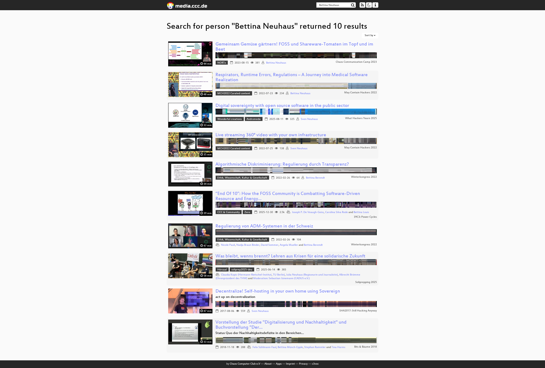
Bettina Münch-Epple (290, 347)
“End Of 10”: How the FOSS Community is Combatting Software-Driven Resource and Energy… (287, 196)
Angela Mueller (289, 245)
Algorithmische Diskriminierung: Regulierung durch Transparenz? (282, 164)
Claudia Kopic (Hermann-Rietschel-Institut (246, 274)
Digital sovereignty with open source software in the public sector (282, 106)
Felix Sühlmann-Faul (264, 347)
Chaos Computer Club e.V (245, 363)
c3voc (315, 363)
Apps (279, 363)
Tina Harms (338, 347)
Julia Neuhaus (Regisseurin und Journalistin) (312, 274)
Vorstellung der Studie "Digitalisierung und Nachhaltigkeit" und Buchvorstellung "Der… (281, 325)
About (268, 363)
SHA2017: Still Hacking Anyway (358, 310)
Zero (247, 212)
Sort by (369, 35)
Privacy (303, 363)
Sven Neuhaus (309, 119)
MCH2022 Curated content (233, 93)
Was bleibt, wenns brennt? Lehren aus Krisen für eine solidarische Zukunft (290, 256)
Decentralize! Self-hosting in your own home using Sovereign (277, 291)
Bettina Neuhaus (276, 62)
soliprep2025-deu (241, 269)
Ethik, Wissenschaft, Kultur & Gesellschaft (242, 177)
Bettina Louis (361, 212)
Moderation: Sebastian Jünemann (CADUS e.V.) (281, 278)
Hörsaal (222, 269)
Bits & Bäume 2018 (365, 346)
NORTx (221, 62)
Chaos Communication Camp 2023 (356, 62)
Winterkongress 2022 (364, 177)
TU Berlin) (279, 274)
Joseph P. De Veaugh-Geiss (308, 212)
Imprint (290, 363)
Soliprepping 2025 (366, 282)
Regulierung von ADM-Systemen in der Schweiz (264, 226)
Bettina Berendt (315, 177)
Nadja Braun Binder (248, 245)
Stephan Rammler (315, 347)
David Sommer (269, 245)
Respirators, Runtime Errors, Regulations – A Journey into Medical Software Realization (291, 77)
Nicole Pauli (228, 245)
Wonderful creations (229, 119)
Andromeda (254, 119)
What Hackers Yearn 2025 (361, 118)
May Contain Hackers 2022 (360, 92)
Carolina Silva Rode (336, 212)
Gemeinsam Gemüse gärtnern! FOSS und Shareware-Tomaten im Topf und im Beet (294, 47)
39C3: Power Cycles (365, 217)
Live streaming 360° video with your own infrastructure (270, 135)
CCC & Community (228, 212)
